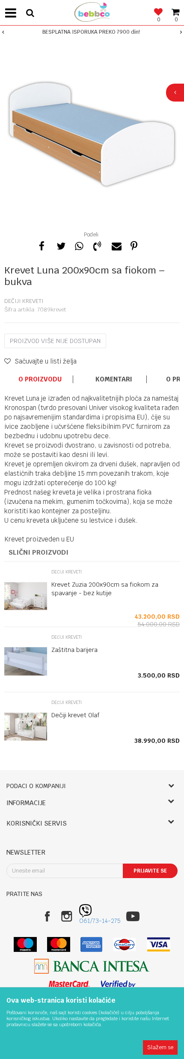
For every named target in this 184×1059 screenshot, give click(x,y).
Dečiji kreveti (24, 301)
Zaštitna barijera (74, 650)
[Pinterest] (134, 245)
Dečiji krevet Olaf (75, 715)
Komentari (113, 379)
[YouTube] (132, 916)
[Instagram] (66, 916)
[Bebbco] (92, 11)
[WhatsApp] (79, 245)
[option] (92, 32)
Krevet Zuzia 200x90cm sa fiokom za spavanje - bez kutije (104, 589)
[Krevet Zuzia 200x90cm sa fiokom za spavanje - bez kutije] (25, 596)
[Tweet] (60, 245)
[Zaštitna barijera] (25, 661)
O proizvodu (40, 379)
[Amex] (91, 944)
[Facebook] (42, 245)
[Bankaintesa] (92, 966)
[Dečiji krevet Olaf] (25, 726)
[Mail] (115, 245)
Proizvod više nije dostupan (55, 341)
